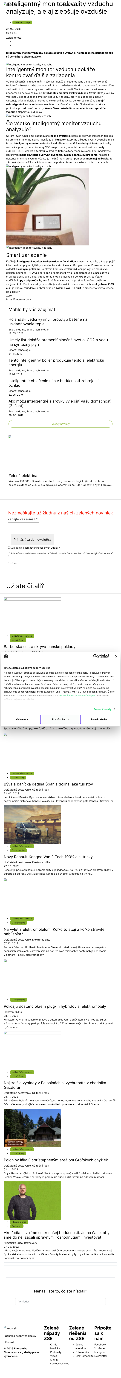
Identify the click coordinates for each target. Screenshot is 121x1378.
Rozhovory (17, 1226)
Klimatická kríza (19, 1222)
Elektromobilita (18, 850)
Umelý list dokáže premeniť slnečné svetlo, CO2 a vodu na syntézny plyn (58, 342)
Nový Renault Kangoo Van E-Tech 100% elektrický (48, 857)
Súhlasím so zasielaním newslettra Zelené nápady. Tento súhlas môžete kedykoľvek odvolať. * (60, 555)
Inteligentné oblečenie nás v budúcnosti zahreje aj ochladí (54, 383)
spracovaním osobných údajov (41, 547)
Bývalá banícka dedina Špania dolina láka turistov (48, 784)
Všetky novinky (61, 423)
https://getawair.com (18, 299)
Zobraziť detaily (102, 709)
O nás (53, 1344)
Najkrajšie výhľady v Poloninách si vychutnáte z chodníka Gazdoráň (55, 1085)
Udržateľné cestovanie (22, 636)
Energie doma (17, 329)
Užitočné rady (18, 640)
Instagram (100, 1352)
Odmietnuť (22, 719)
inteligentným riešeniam (41, 81)
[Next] (60, 1263)
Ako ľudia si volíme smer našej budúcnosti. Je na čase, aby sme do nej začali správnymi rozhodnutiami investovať (56, 1235)
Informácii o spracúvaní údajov (77, 695)
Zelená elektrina (23, 475)
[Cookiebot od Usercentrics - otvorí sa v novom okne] (95, 656)
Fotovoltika (82, 1352)
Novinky (55, 1348)
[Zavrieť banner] (116, 656)
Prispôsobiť (58, 719)
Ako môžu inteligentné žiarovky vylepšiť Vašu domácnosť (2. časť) (60, 403)
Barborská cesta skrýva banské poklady (39, 646)
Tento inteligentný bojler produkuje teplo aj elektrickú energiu (56, 362)
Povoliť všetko (99, 719)
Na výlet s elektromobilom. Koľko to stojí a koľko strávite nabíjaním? (54, 931)
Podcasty (55, 1352)
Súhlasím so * (35, 547)
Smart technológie (22, 22)
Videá (53, 1355)
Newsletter (100, 1355)
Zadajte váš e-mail (23, 519)
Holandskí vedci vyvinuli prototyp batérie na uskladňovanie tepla (48, 321)
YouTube (99, 1348)
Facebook (100, 1344)
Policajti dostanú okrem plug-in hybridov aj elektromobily (55, 1006)
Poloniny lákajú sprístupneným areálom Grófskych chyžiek (56, 1160)
